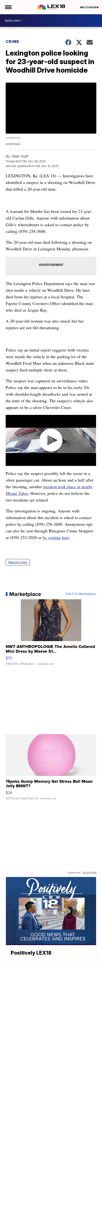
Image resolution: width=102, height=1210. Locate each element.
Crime (12, 41)
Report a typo (17, 562)
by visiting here (56, 537)
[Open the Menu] (8, 7)
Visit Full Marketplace (80, 594)
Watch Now (88, 7)
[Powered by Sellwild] (89, 872)
